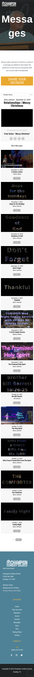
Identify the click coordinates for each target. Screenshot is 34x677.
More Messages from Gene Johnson (17, 130)
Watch (16, 178)
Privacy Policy (7, 591)
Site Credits (17, 591)
